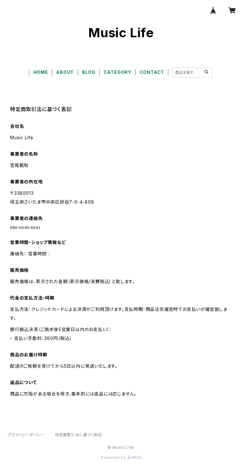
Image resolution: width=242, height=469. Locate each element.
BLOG (88, 72)
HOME (40, 72)
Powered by (114, 457)
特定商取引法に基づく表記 (78, 434)
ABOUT (65, 72)
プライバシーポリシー (26, 434)
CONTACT (152, 72)
